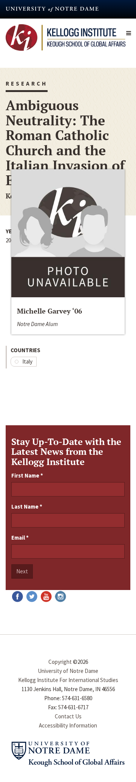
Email (20, 537)
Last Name (26, 506)
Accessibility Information (68, 725)
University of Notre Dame (68, 670)
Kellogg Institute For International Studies (68, 680)
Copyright (60, 661)
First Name (27, 475)
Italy (27, 361)
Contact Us (68, 716)
